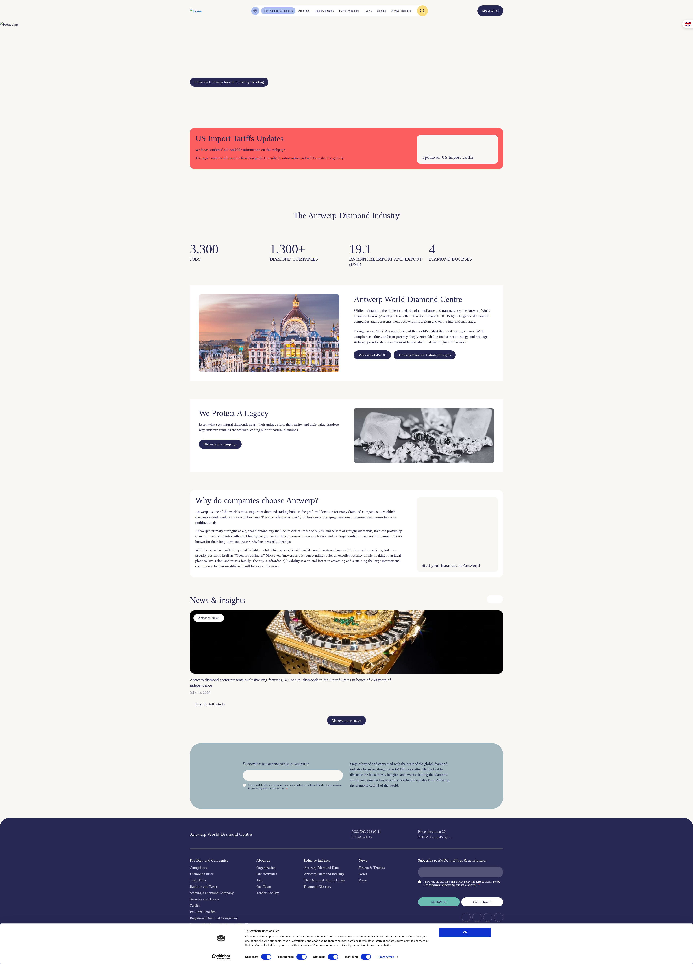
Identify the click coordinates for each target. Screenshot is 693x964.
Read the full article (210, 704)
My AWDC (439, 902)
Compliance (199, 868)
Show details (386, 956)
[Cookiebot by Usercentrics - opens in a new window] (221, 957)
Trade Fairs (198, 880)
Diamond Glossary (317, 886)
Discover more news (346, 720)
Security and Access (204, 899)
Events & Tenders (372, 868)
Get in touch (482, 902)
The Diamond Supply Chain (324, 880)
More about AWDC (372, 355)
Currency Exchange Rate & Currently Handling (229, 82)
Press (363, 880)
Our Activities (266, 874)
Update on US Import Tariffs (448, 157)
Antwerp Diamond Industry (324, 874)
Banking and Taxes (204, 886)
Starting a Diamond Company (212, 893)
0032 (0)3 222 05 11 (366, 831)
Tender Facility (267, 893)
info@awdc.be (362, 837)
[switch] (301, 957)
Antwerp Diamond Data (321, 868)
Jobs (259, 880)
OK (465, 932)
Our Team (263, 886)
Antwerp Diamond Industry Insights (424, 355)
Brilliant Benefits (202, 912)
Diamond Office (202, 874)
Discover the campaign (220, 444)
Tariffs (195, 905)
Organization (266, 868)
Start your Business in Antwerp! (451, 565)
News (363, 874)
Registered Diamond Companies (213, 918)
